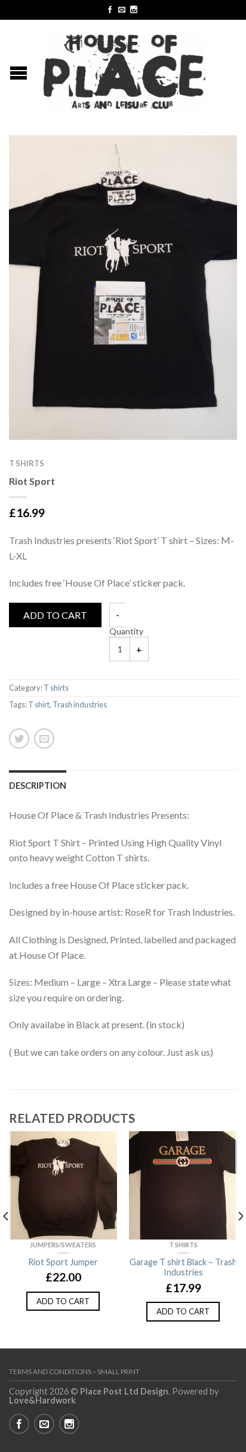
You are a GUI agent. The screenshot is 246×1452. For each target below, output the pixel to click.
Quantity (126, 631)
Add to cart (55, 615)
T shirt (39, 704)
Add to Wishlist (207, 165)
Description (37, 785)
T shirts (26, 463)
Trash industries (80, 704)
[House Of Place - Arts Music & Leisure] (125, 68)
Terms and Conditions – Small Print (74, 1371)
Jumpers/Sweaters (63, 1245)
